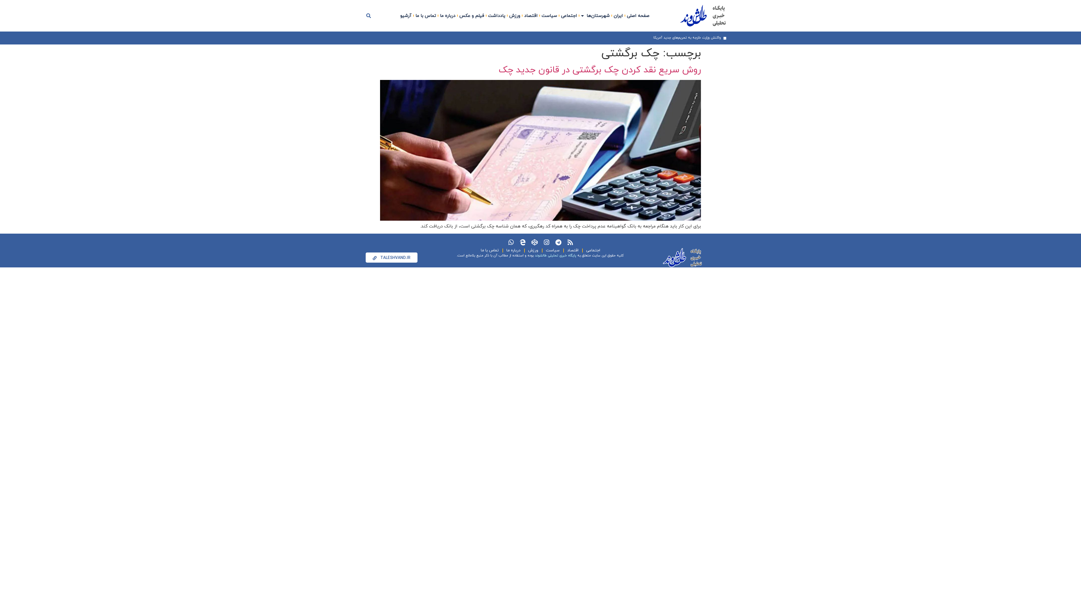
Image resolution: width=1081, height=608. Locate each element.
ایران (618, 16)
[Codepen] (534, 242)
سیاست (549, 16)
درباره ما (447, 16)
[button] (369, 16)
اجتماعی (569, 16)
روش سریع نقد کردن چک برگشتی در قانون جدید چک (600, 70)
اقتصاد (531, 16)
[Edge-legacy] (523, 242)
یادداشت (496, 16)
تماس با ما (426, 16)
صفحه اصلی (638, 16)
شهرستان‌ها (598, 16)
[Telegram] (558, 242)
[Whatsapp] (511, 242)
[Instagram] (546, 242)
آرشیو (406, 16)
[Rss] (570, 242)
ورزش (514, 16)
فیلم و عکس (471, 16)
